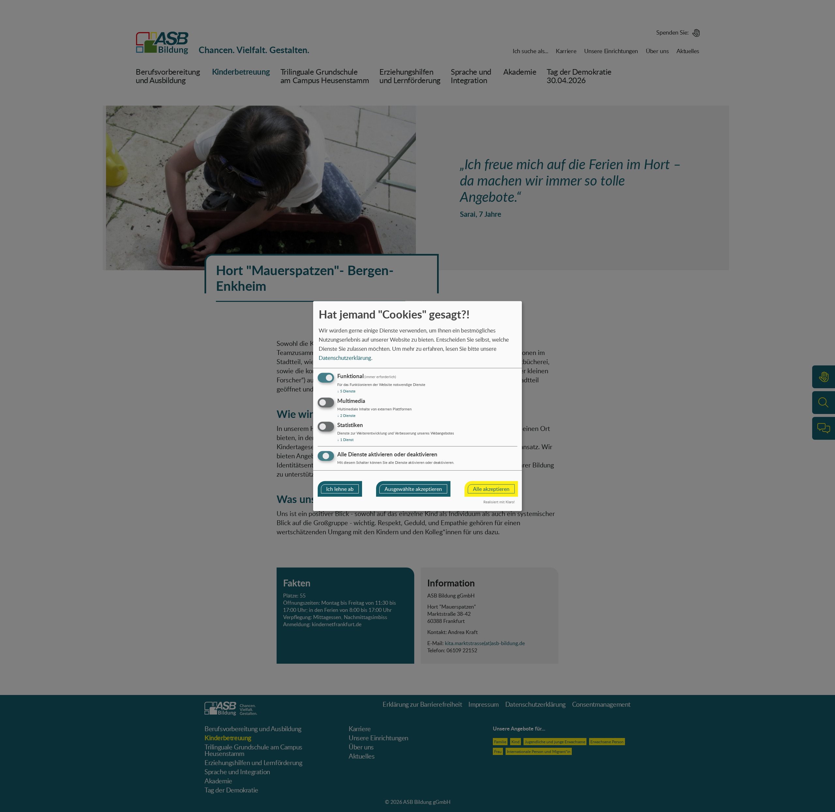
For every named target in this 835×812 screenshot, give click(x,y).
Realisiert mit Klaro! (499, 501)
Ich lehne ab (340, 489)
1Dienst (345, 439)
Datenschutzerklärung (345, 358)
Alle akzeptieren (491, 489)
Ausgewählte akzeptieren (413, 489)
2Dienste (346, 415)
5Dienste (346, 391)
